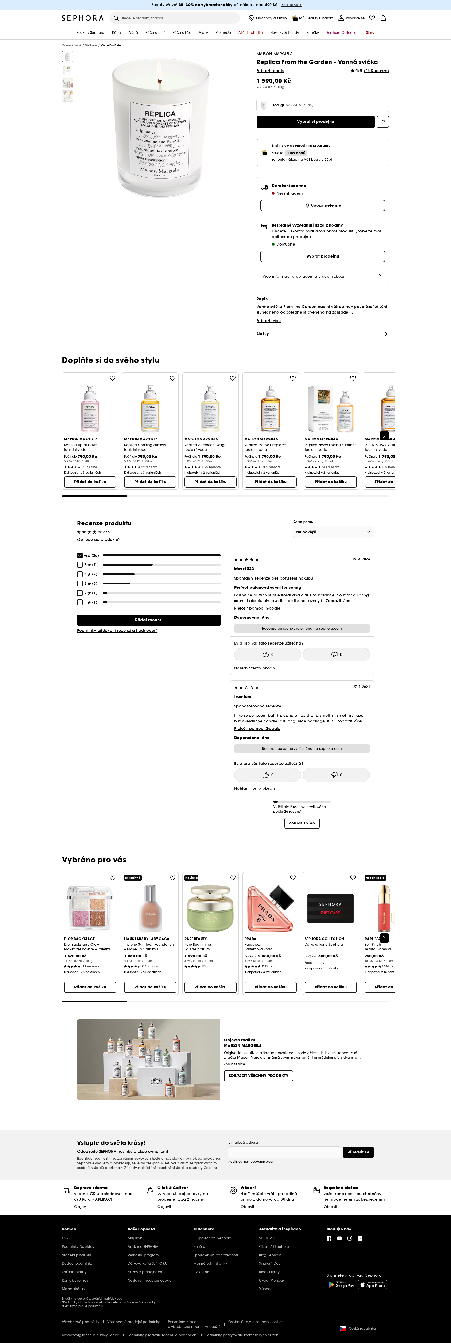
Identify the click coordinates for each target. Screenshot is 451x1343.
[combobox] (333, 532)
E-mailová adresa (243, 1142)
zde (119, 1298)
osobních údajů (91, 1168)
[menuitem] (267, 18)
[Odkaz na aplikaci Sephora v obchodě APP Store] (372, 1284)
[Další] (384, 435)
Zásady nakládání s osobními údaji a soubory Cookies (170, 1168)
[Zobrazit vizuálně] (67, 56)
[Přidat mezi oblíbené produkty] (112, 378)
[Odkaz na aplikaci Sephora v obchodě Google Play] (341, 1284)
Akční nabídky (145, 1302)
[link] (149, 620)
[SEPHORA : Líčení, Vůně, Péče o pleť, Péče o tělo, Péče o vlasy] (83, 18)
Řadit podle (303, 522)
